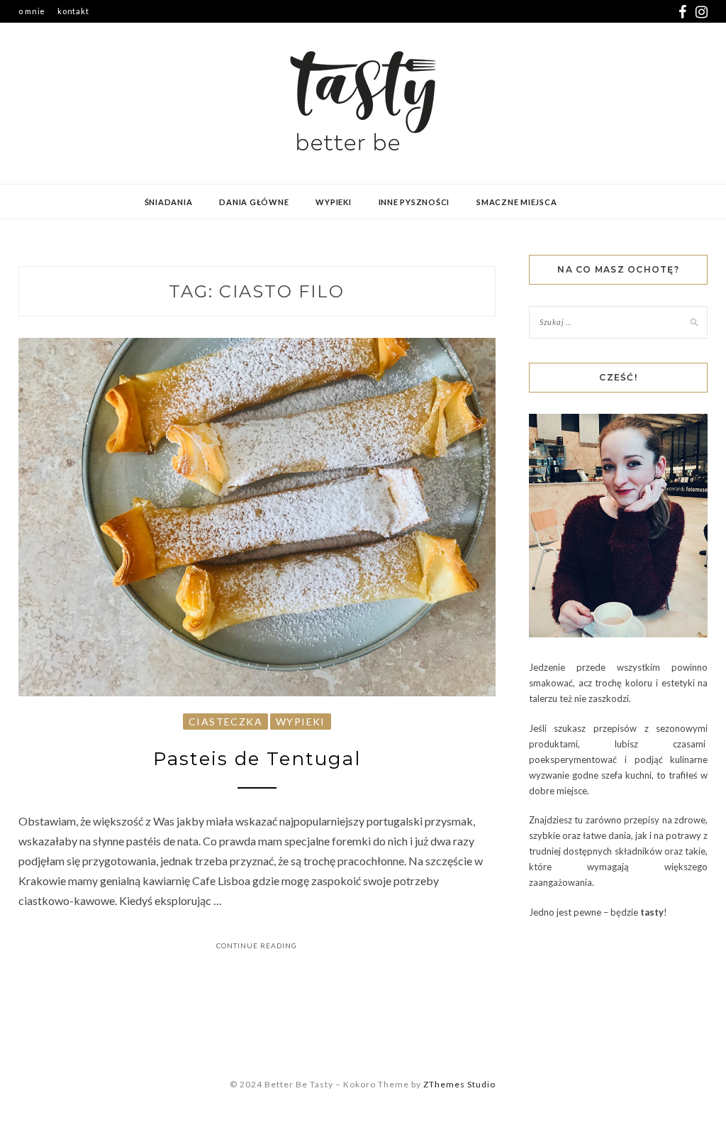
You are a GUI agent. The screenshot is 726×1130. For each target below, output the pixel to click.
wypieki (333, 202)
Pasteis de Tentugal (257, 758)
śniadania (169, 202)
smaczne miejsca (516, 202)
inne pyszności (414, 202)
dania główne (254, 202)
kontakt (73, 11)
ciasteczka (225, 721)
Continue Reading (256, 945)
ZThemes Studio (459, 1084)
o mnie (32, 11)
